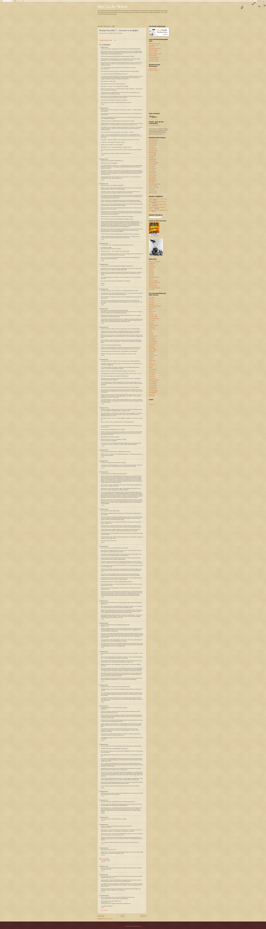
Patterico (151, 362)
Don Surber (151, 323)
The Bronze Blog (152, 378)
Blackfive (151, 309)
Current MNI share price (153, 45)
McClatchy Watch (113, 6)
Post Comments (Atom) (108, 918)
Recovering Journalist (153, 280)
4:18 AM (102, 647)
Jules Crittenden (152, 337)
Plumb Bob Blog (152, 364)
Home (122, 916)
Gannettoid (151, 270)
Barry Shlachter (152, 145)
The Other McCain (152, 383)
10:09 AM (103, 820)
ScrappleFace (151, 371)
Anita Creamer (152, 141)
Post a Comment (104, 910)
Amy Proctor (151, 299)
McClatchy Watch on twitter (154, 43)
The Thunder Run (152, 388)
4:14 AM (102, 505)
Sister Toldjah (151, 374)
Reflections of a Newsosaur (154, 282)
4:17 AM (102, 619)
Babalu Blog (151, 304)
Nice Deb (151, 358)
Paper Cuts (151, 279)
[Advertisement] (159, 82)
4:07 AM (102, 239)
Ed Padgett (151, 264)
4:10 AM (102, 355)
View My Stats (152, 404)
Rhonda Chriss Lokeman (154, 184)
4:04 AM (102, 104)
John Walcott (151, 161)
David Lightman (152, 148)
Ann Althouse (151, 300)
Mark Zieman (151, 178)
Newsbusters (151, 275)
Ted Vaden (151, 189)
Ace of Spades (152, 297)
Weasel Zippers (152, 395)
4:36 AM (102, 740)
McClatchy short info (153, 70)
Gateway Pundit (152, 328)
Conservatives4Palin (153, 316)
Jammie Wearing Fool (153, 336)
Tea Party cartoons (153, 187)
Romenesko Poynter (153, 286)
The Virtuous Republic (153, 390)
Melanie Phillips (152, 348)
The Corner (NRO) (152, 381)
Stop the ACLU (152, 376)
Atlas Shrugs (151, 302)
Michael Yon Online (153, 350)
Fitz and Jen (151, 268)
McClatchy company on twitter (155, 53)
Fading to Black (152, 266)
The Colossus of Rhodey (154, 380)
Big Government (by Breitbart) (155, 306)
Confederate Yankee (153, 314)
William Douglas (152, 192)
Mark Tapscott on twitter (154, 60)
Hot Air (150, 330)
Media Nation (151, 273)
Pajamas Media (152, 360)
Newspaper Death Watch (154, 277)
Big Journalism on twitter (154, 57)
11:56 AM (103, 855)
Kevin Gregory (104, 858)
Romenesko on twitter (153, 50)
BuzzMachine (151, 263)
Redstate (151, 367)
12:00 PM (103, 862)
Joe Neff (150, 157)
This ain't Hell (151, 394)
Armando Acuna (152, 143)
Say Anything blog (152, 369)
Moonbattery (151, 353)
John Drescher (152, 159)
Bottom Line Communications (155, 261)
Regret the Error (152, 284)
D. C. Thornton (152, 320)
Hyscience (151, 332)
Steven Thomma (152, 185)
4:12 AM (102, 403)
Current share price (153, 68)
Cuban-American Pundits (154, 318)
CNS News (151, 313)
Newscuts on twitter (153, 52)
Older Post (143, 916)
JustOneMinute (152, 339)
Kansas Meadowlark (153, 341)
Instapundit (151, 334)
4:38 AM (102, 787)
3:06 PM (102, 907)
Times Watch (151, 289)
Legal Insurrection (152, 343)
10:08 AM (103, 813)
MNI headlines (152, 46)
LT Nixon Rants (152, 344)
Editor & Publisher (152, 55)
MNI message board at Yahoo (155, 48)
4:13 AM (102, 446)
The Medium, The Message (154, 287)
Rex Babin (151, 182)
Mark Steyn (151, 346)
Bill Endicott (151, 147)
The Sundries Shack (153, 387)
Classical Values (152, 311)
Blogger (139, 926)
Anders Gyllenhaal (152, 139)
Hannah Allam (151, 152)
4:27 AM (102, 681)
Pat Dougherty (152, 180)
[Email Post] (115, 40)
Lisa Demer (151, 173)
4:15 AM (102, 542)
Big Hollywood (152, 307)
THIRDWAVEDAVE (153, 392)
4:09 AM (102, 304)
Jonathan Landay (152, 162)
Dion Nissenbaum (152, 150)
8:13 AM (102, 796)
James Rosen (151, 154)
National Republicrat (153, 355)
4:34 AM (102, 702)
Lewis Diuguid (151, 168)
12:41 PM (103, 891)
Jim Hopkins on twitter (153, 59)
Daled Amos (151, 321)
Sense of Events (152, 373)
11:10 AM (103, 844)
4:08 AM (102, 260)
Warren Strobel (152, 191)
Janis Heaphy (151, 155)
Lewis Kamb (151, 169)
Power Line (151, 366)
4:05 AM (102, 155)
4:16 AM (102, 597)
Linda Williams (152, 171)
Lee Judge (151, 166)
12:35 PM (103, 870)
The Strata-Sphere (152, 385)
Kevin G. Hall (151, 164)
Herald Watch (151, 272)
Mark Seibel (151, 176)
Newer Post (101, 916)
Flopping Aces (152, 327)
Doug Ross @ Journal (153, 325)
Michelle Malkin (152, 351)
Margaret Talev (152, 175)
